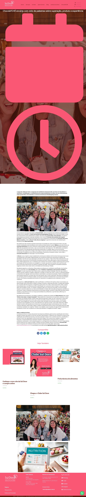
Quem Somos (41, 4)
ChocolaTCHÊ (64, 4)
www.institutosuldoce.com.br (24, 325)
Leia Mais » (5, 387)
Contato (34, 4)
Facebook (78, 2)
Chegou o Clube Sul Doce (39, 393)
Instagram (78, 4)
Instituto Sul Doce (55, 4)
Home (22, 4)
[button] (38, 333)
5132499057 (78, 6)
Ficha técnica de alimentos (68, 379)
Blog (47, 4)
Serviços (28, 4)
